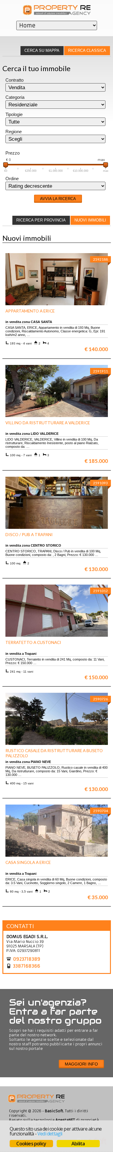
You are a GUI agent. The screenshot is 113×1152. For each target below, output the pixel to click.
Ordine (12, 178)
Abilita (78, 1143)
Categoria (14, 97)
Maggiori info (81, 1064)
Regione (13, 131)
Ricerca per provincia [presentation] (41, 220)
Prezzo (12, 153)
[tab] (87, 50)
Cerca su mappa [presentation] (41, 50)
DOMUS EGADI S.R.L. (27, 936)
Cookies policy (31, 1143)
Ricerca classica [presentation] (87, 50)
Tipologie (14, 114)
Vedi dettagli (49, 1133)
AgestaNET (65, 1120)
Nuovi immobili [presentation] (90, 220)
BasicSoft (54, 1111)
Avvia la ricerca (58, 198)
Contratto (14, 80)
